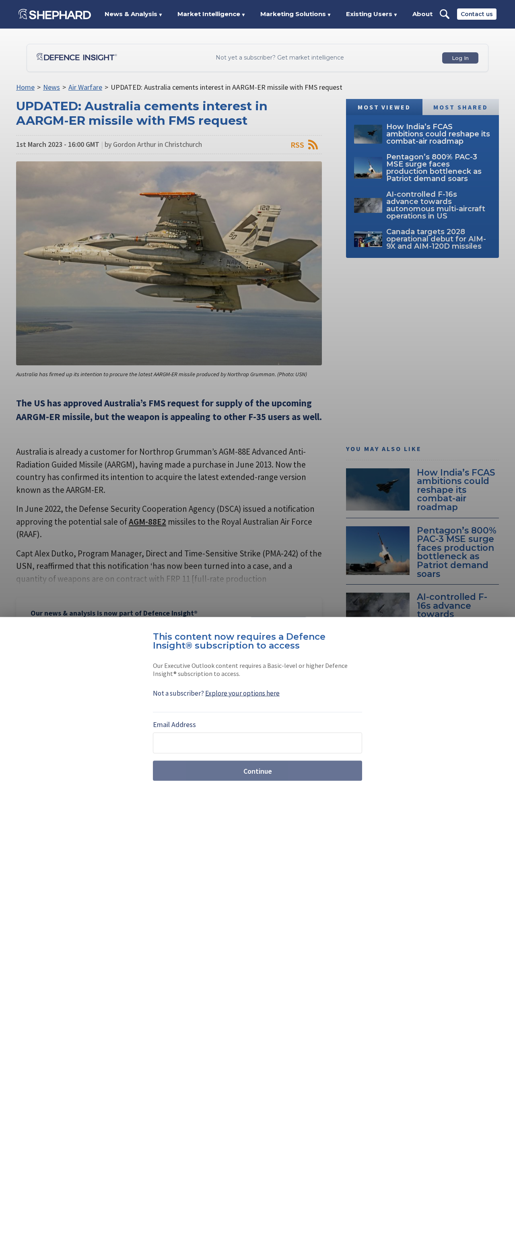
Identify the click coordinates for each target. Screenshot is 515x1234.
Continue (257, 770)
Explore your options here (242, 693)
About (422, 14)
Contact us (477, 14)
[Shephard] (55, 14)
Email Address (174, 724)
